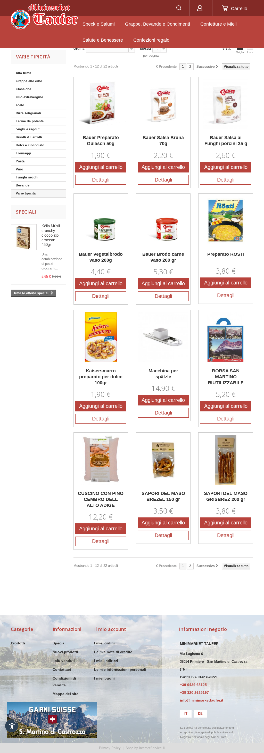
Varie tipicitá (26, 193)
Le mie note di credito (113, 652)
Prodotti (18, 643)
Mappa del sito (66, 694)
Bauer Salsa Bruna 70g (163, 140)
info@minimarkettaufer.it (201, 700)
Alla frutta (23, 73)
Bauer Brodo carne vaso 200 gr (163, 257)
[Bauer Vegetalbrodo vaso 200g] (101, 221)
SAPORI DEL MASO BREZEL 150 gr (163, 496)
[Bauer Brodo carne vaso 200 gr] (163, 221)
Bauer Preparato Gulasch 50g (101, 140)
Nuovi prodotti (65, 652)
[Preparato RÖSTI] (225, 221)
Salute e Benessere (102, 40)
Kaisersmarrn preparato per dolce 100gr (100, 376)
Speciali (26, 212)
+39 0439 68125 (193, 685)
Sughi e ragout (27, 129)
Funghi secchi (27, 177)
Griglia (240, 52)
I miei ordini (104, 643)
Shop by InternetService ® (145, 748)
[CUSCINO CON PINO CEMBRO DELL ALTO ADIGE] (101, 460)
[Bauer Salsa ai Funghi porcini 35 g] (225, 104)
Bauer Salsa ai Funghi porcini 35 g (225, 140)
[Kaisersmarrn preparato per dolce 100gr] (101, 337)
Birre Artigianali (28, 113)
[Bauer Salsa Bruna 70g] (163, 104)
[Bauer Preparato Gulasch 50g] (101, 104)
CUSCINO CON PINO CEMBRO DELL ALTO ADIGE (100, 499)
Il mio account (110, 629)
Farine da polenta (30, 121)
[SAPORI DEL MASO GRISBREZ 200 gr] (225, 460)
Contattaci (62, 669)
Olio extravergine (29, 97)
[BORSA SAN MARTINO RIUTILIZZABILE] (225, 337)
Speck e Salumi (98, 24)
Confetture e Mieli (218, 24)
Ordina (78, 48)
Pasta (20, 161)
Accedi (199, 8)
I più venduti (64, 661)
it (185, 714)
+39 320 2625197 (194, 692)
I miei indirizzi (106, 661)
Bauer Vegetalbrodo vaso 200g (101, 257)
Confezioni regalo (151, 40)
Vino (19, 169)
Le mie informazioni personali (120, 669)
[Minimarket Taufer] (44, 17)
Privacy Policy (110, 748)
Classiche (23, 89)
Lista (250, 52)
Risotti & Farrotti (29, 137)
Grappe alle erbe (29, 81)
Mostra (145, 48)
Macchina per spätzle (163, 373)
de (200, 714)
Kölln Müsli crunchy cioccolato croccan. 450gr (51, 235)
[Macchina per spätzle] (163, 337)
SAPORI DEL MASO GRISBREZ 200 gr (226, 496)
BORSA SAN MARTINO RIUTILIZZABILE (226, 376)
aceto (20, 105)
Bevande (22, 185)
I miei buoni (104, 678)
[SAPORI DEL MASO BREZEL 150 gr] (163, 460)
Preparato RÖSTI (225, 254)
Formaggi (23, 153)
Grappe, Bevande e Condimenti (157, 24)
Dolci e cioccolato (30, 145)
